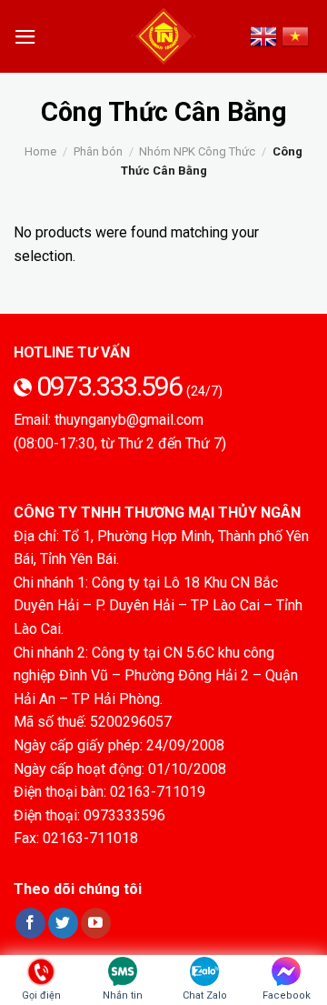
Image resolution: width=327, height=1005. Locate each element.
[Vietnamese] (297, 36)
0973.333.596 (111, 386)
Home (40, 151)
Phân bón (98, 151)
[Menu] (25, 37)
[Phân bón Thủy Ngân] (163, 36)
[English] (266, 36)
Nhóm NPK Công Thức (197, 151)
